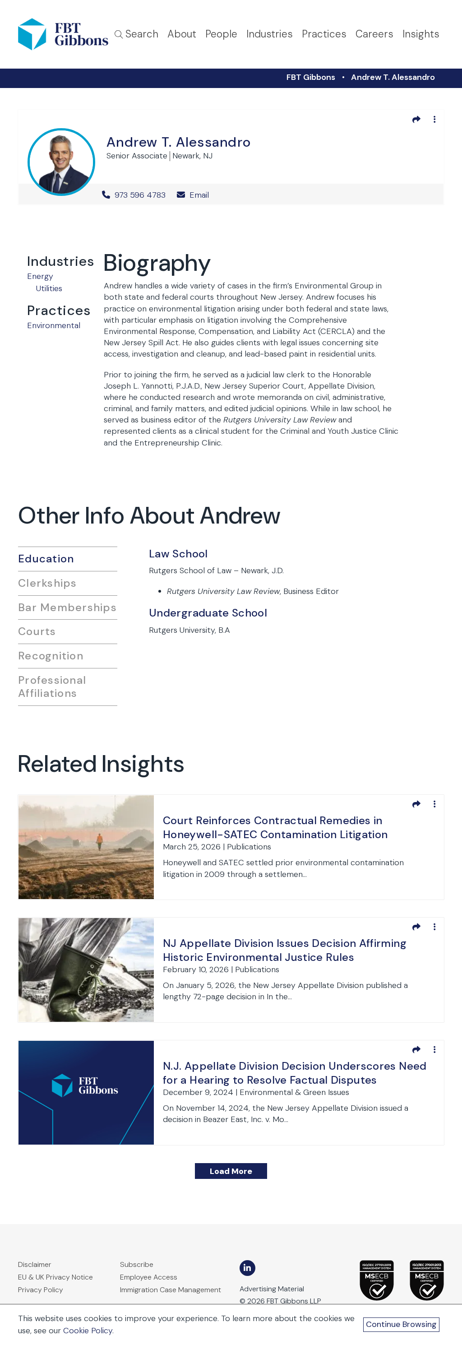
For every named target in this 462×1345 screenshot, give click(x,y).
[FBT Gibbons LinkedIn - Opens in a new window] (247, 1268)
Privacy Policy (40, 1289)
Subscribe (136, 1264)
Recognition (50, 656)
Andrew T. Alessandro (393, 77)
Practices (324, 34)
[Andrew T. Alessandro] (61, 160)
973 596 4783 (140, 195)
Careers (374, 34)
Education (46, 559)
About (181, 34)
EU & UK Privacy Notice (55, 1277)
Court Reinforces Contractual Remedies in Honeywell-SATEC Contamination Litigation (275, 827)
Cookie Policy (87, 1330)
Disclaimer (34, 1264)
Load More (231, 1171)
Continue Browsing (401, 1324)
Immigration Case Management (170, 1289)
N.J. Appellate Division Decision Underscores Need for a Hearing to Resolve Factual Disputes (295, 1073)
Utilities (49, 288)
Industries (269, 34)
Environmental (53, 325)
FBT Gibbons (310, 77)
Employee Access (148, 1277)
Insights (420, 34)
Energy (40, 276)
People (221, 34)
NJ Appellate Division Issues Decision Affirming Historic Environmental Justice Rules (285, 950)
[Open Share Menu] (416, 119)
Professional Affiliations (52, 686)
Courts (37, 631)
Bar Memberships (67, 607)
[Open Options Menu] (434, 119)
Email (198, 195)
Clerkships (47, 583)
